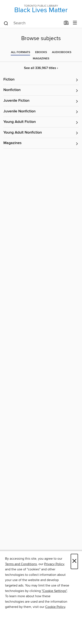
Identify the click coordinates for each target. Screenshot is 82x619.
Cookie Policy (55, 607)
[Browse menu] (75, 23)
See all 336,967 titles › (41, 68)
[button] (41, 79)
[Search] (6, 23)
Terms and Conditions (21, 564)
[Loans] (66, 24)
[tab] (20, 52)
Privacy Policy (54, 564)
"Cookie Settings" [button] (54, 591)
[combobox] (32, 23)
